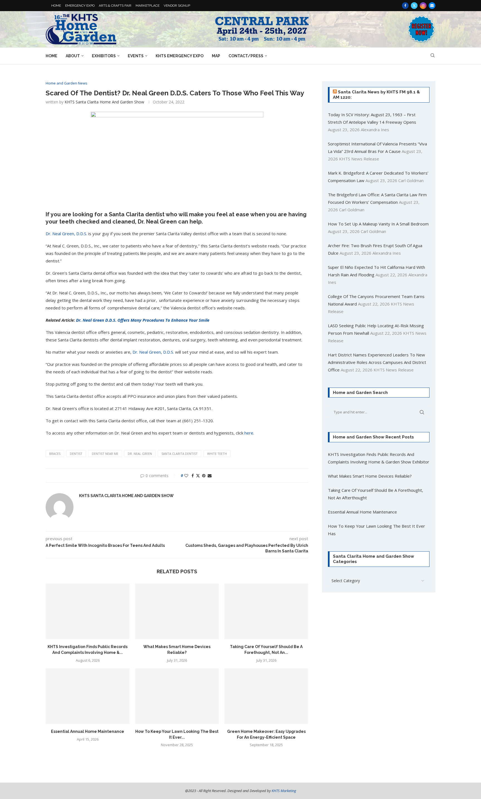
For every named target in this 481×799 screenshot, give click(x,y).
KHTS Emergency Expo (179, 56)
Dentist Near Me (105, 453)
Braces (54, 453)
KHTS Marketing (284, 790)
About (73, 56)
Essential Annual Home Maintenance (87, 731)
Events (136, 56)
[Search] (432, 56)
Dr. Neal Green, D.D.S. (66, 233)
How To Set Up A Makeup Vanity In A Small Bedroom (378, 224)
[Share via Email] (210, 475)
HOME (56, 6)
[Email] (432, 5)
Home (51, 56)
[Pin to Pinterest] (203, 475)
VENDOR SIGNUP (177, 6)
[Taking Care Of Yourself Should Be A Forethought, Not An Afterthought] (266, 611)
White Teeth (217, 453)
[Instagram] (423, 5)
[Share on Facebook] (193, 475)
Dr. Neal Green (140, 453)
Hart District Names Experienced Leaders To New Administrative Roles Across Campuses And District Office (377, 362)
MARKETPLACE (147, 6)
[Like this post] (186, 475)
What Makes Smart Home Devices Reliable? (370, 476)
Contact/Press (246, 56)
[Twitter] (414, 5)
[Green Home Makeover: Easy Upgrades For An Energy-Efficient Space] (266, 696)
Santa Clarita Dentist (179, 453)
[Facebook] (405, 5)
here (248, 433)
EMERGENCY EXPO (80, 6)
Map (216, 56)
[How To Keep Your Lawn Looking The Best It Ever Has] (177, 696)
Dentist (76, 453)
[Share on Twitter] (198, 475)
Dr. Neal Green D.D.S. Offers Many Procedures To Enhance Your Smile (142, 320)
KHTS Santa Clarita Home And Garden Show (104, 102)
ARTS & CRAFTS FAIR (115, 6)
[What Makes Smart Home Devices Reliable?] (177, 611)
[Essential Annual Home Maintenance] (87, 696)
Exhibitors (104, 56)
